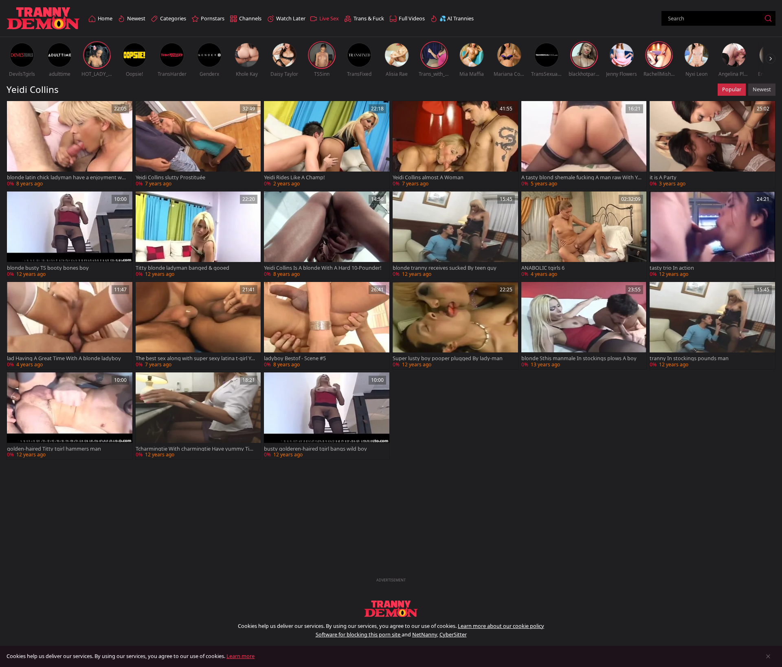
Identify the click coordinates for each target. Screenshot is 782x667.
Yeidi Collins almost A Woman (428, 177)
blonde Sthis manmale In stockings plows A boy (579, 358)
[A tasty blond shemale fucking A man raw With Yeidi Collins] (584, 144)
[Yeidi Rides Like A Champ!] (326, 144)
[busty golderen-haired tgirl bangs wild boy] (326, 416)
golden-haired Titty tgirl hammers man (54, 448)
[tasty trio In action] (712, 235)
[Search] (768, 18)
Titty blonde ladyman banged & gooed (182, 268)
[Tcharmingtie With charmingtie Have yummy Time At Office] (198, 416)
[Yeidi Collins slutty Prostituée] (198, 144)
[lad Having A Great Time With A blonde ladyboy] (69, 325)
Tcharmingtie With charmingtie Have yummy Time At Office (196, 448)
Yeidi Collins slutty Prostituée (170, 177)
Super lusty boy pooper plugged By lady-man (448, 358)
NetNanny (424, 634)
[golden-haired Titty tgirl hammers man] (69, 416)
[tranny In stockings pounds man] (712, 325)
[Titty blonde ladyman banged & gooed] (198, 235)
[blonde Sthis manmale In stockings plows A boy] (584, 325)
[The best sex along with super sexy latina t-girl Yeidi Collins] (198, 325)
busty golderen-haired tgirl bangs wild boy (315, 448)
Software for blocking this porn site (359, 634)
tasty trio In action (672, 268)
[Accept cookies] (768, 656)
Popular (731, 89)
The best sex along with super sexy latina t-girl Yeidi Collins (195, 358)
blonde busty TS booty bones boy (48, 268)
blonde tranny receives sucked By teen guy (444, 268)
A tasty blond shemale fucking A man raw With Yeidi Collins (581, 177)
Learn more (240, 656)
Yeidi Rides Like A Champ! (294, 177)
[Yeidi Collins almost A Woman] (455, 144)
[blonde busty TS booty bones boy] (69, 235)
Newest (762, 89)
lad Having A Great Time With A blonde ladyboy (64, 358)
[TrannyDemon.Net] (43, 18)
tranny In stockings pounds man (689, 358)
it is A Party (663, 177)
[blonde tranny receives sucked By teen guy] (455, 235)
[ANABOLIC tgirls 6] (584, 235)
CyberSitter (453, 634)
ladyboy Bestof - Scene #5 (295, 358)
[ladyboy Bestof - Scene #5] (326, 325)
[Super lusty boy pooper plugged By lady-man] (455, 325)
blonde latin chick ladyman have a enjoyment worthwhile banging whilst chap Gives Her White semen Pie (68, 177)
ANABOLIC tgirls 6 (543, 268)
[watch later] (16, 110)
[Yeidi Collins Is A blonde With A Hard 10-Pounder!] (326, 235)
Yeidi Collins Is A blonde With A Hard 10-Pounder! (322, 268)
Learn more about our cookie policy (501, 626)
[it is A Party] (712, 144)
